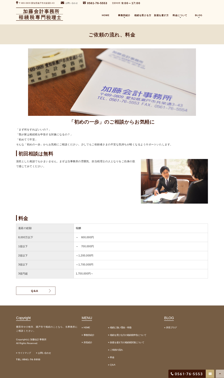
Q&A (34, 291)
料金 (112, 357)
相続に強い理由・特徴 (120, 327)
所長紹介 (88, 342)
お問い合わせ (71, 3)
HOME (87, 327)
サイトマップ (24, 353)
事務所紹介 (89, 335)
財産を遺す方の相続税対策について (127, 342)
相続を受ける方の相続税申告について (128, 335)
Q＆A (112, 364)
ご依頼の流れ (116, 349)
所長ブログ (171, 327)
